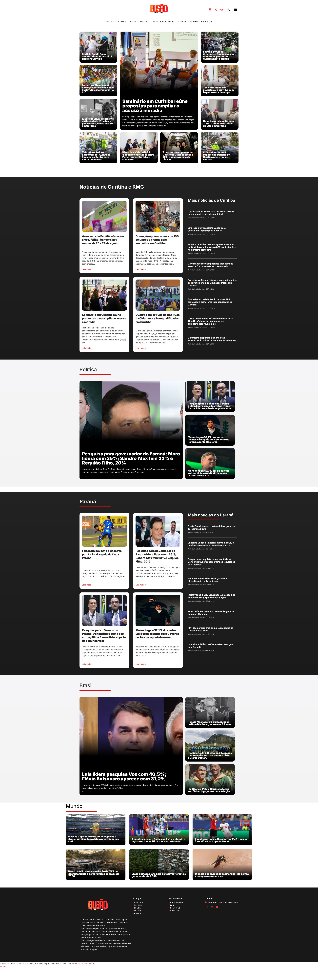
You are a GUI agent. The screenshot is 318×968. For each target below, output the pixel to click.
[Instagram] (210, 9)
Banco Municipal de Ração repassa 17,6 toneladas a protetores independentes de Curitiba (210, 302)
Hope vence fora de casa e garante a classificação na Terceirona (207, 579)
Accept (3, 966)
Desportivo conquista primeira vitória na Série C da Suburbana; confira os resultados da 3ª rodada (211, 562)
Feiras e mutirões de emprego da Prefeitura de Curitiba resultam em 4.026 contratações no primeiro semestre (212, 247)
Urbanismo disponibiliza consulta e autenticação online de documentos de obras (212, 339)
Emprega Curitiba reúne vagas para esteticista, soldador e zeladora (207, 229)
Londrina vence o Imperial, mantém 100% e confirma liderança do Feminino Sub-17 (211, 544)
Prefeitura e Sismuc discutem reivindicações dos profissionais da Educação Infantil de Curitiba (212, 283)
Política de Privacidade (84, 963)
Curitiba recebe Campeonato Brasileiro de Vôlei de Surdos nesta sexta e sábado (210, 265)
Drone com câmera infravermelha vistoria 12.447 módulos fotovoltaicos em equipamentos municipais (210, 321)
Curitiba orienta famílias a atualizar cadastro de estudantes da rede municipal (211, 213)
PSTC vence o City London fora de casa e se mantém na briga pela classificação (211, 596)
